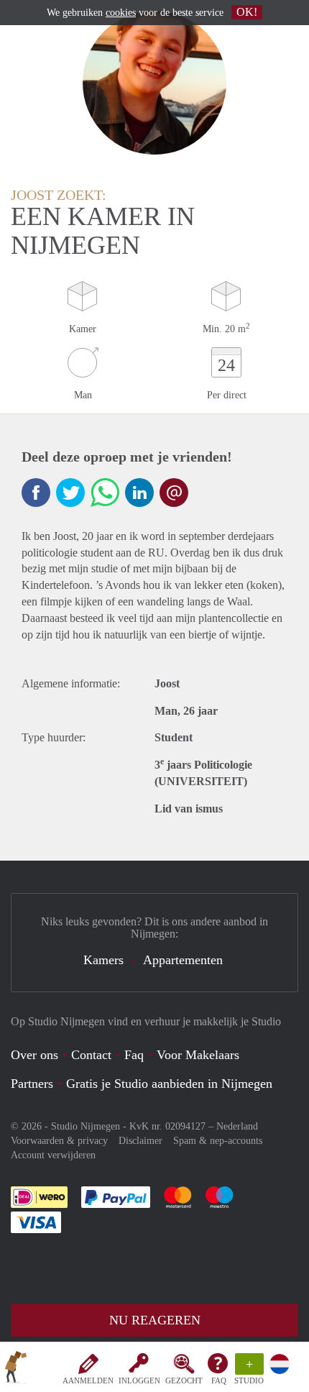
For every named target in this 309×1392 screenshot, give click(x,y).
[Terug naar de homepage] (16, 1369)
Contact (91, 1055)
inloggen (139, 1380)
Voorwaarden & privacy (59, 1140)
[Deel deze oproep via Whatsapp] (105, 492)
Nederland (237, 1126)
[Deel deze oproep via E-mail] (174, 492)
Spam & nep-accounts (217, 1140)
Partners (32, 1083)
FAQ (218, 1380)
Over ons (34, 1055)
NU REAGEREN (154, 1320)
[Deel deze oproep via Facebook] (36, 492)
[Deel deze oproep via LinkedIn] (139, 492)
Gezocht (184, 1380)
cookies (121, 12)
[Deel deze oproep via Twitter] (70, 492)
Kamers (103, 960)
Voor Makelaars (198, 1055)
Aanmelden (88, 1380)
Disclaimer (140, 1140)
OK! (246, 12)
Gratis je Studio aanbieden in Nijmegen (169, 1083)
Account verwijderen (53, 1155)
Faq (134, 1055)
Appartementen (183, 960)
